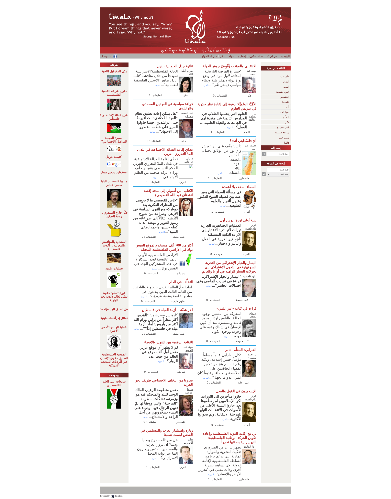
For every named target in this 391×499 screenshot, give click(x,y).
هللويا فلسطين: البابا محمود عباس (114, 183)
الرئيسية (285, 56)
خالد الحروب (188, 441)
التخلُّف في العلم (181, 282)
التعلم (247, 132)
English (106, 56)
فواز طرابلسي (250, 226)
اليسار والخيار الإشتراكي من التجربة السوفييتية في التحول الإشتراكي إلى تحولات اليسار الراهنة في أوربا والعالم (229, 267)
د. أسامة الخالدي (252, 116)
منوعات (114, 64)
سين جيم (284, 137)
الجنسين (284, 96)
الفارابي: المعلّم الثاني (240, 350)
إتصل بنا (241, 56)
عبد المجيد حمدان (187, 114)
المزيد (205, 85)
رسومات (114, 375)
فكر (249, 95)
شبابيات (181, 273)
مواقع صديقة (282, 132)
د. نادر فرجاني (188, 160)
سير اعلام (243, 382)
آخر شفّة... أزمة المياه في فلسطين (167, 310)
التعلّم (286, 117)
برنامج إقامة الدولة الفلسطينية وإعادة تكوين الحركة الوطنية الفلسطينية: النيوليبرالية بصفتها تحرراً (229, 438)
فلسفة (285, 101)
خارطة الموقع (209, 56)
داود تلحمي (249, 276)
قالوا (286, 142)
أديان (247, 211)
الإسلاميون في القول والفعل (236, 391)
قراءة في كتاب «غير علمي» (236, 308)
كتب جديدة (242, 299)
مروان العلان (252, 314)
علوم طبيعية (178, 301)
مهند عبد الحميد (251, 72)
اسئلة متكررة (256, 56)
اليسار (285, 86)
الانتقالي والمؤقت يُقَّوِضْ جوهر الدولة (229, 66)
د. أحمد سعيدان (251, 356)
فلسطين (244, 178)
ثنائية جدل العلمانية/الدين (175, 66)
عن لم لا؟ (272, 56)
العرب (246, 254)
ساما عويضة (189, 391)
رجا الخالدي (249, 446)
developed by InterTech (111, 496)
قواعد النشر (227, 56)
